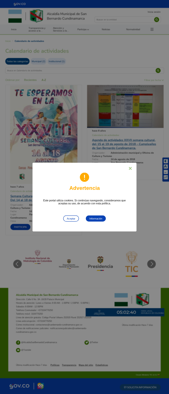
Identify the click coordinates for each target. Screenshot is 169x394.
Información (95, 218)
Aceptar (71, 218)
